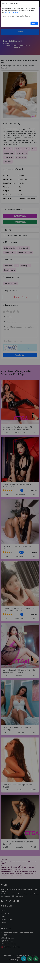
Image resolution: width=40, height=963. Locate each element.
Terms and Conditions (11, 12)
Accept (34, 23)
